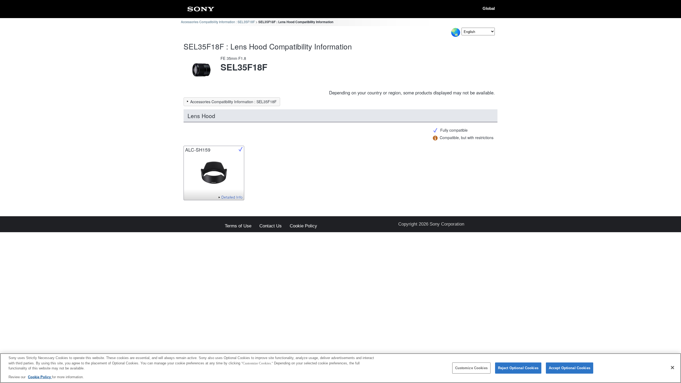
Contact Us (270, 226)
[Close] (672, 367)
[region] (340, 368)
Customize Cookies (471, 368)
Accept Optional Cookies (569, 368)
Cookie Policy (303, 226)
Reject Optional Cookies (518, 368)
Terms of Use (238, 226)
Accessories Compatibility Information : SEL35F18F (218, 21)
